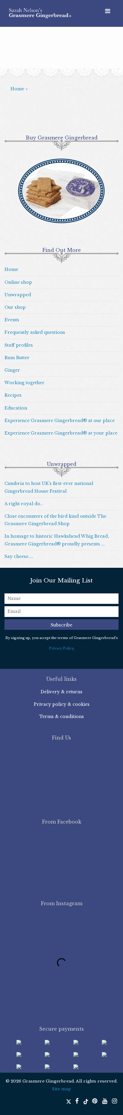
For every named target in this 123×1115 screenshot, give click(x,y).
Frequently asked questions (34, 332)
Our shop (15, 307)
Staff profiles (18, 345)
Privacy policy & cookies (62, 704)
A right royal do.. (23, 503)
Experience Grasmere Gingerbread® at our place (59, 420)
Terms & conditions (61, 716)
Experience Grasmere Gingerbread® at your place (60, 433)
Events (11, 319)
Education (15, 408)
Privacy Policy (61, 648)
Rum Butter (17, 357)
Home (17, 89)
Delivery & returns (61, 691)
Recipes (12, 395)
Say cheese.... (18, 556)
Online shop (18, 282)
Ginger (12, 370)
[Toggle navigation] (107, 11)
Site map (61, 1088)
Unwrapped (17, 294)
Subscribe (61, 625)
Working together (24, 382)
